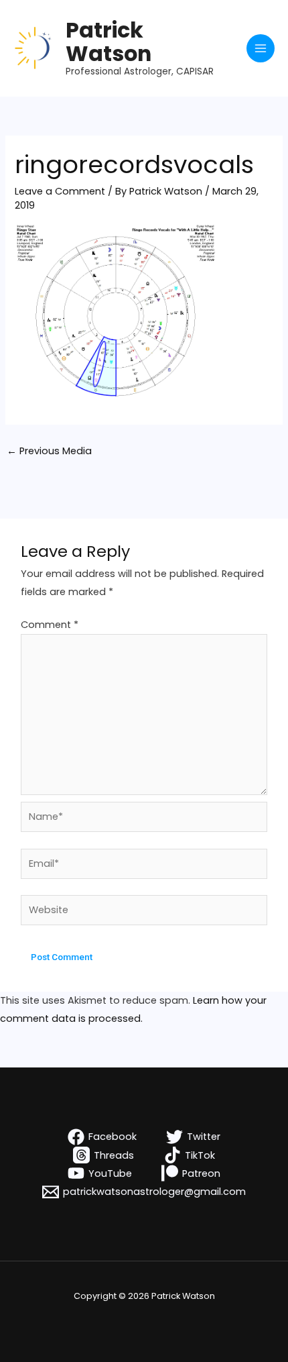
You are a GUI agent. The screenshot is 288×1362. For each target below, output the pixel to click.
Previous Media (49, 451)
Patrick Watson (108, 41)
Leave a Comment (60, 191)
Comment (49, 624)
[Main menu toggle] (260, 48)
